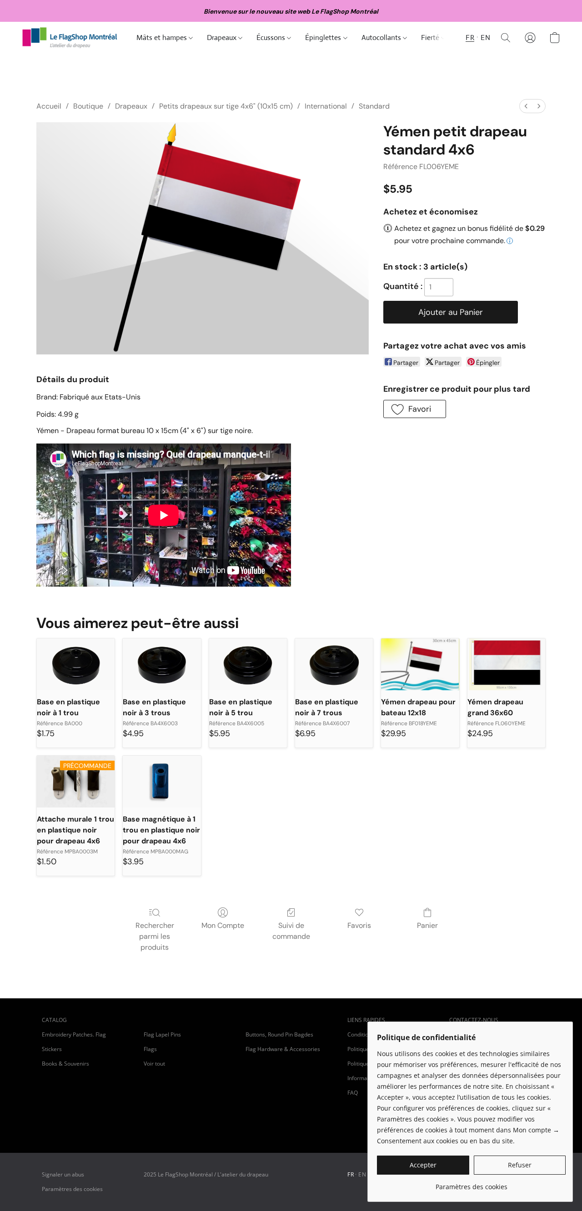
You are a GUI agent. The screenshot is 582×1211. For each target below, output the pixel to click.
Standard (374, 106)
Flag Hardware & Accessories (283, 1049)
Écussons (271, 37)
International (326, 106)
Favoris (359, 925)
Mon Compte (222, 925)
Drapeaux (222, 37)
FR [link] (350, 1174)
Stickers (52, 1049)
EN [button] (485, 37)
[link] (471, 1183)
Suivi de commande (291, 931)
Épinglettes (324, 37)
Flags (150, 1049)
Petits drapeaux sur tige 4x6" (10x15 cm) (226, 106)
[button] (70, 37)
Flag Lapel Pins (162, 1034)
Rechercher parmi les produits (154, 936)
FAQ (352, 1092)
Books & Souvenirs (65, 1063)
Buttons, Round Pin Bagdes (279, 1034)
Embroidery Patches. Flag (74, 1034)
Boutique (88, 106)
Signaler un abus (63, 1174)
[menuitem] (526, 106)
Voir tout (154, 1063)
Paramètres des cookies (72, 1189)
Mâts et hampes (162, 37)
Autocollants (382, 37)
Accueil (48, 106)
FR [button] (470, 37)
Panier (427, 925)
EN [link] (362, 1174)
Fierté (431, 37)
